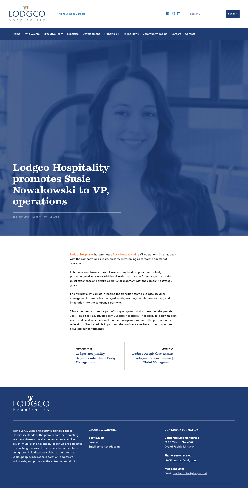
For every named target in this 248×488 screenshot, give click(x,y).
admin (57, 217)
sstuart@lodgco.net (109, 446)
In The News (131, 34)
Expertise (73, 34)
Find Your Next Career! (71, 14)
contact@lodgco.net (185, 460)
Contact (190, 34)
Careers (176, 34)
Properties (110, 34)
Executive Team (53, 34)
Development (91, 34)
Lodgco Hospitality (82, 254)
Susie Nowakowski (124, 254)
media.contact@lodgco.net (190, 473)
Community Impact (155, 34)
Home (16, 34)
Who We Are (32, 34)
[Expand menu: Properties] (118, 34)
